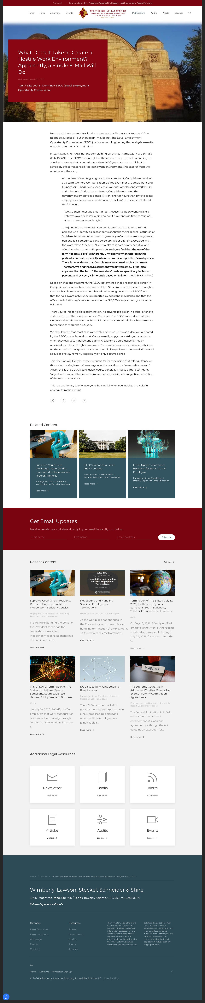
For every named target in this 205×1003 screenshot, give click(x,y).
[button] (189, 13)
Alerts (166, 13)
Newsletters (76, 934)
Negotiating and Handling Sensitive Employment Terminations (96, 604)
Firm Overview (39, 929)
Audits (154, 13)
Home (31, 13)
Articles (167, 562)
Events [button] (69, 13)
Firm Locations (39, 934)
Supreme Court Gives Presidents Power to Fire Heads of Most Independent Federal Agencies (110, 3)
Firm (42, 13)
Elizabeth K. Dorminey (41, 85)
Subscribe (166, 537)
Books (73, 929)
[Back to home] (103, 13)
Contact (178, 13)
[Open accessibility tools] (6, 997)
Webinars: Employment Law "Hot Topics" (100, 613)
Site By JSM (111, 978)
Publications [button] (138, 13)
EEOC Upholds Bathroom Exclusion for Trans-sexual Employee (149, 469)
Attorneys (36, 939)
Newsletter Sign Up (62, 971)
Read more (41, 491)
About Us (44, 971)
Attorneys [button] (55, 13)
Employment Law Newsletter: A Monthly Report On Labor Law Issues (53, 483)
